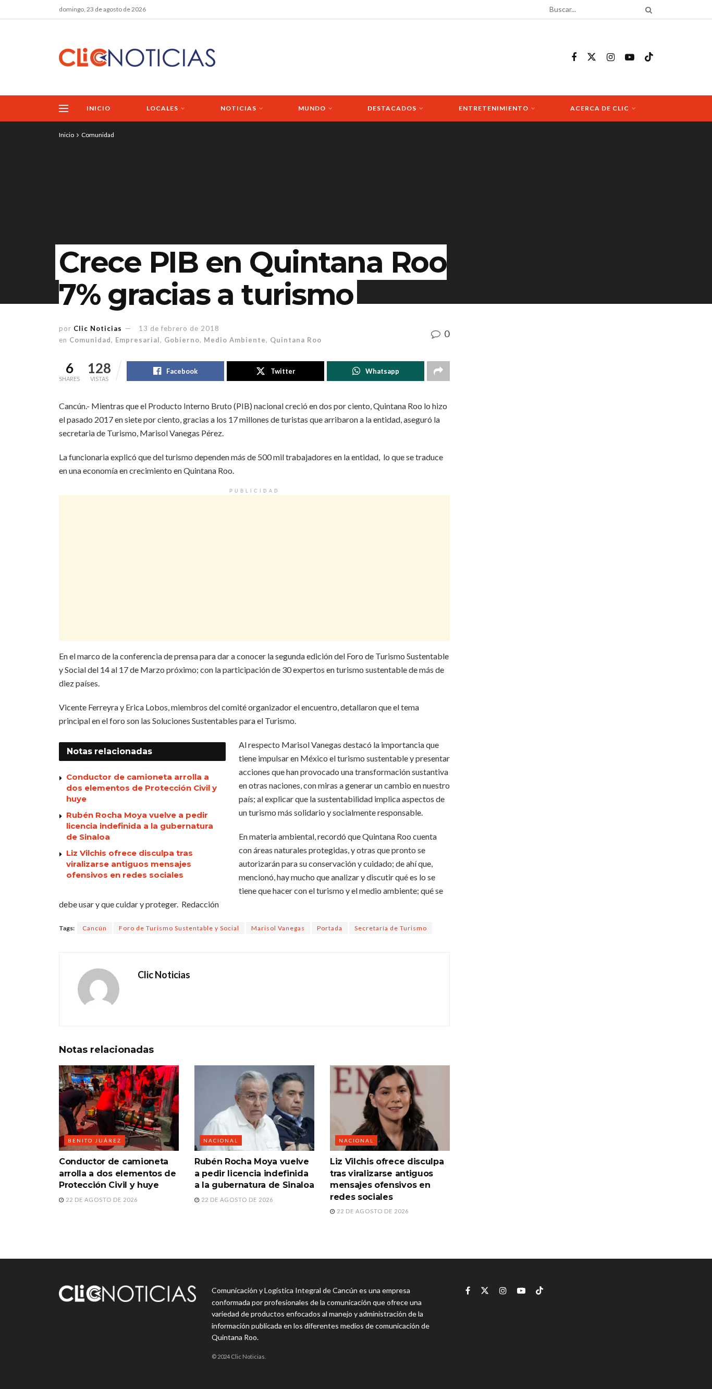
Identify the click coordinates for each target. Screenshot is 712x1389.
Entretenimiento (494, 108)
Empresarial (137, 340)
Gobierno (182, 340)
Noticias (238, 108)
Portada (329, 928)
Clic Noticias (97, 328)
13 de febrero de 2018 (179, 328)
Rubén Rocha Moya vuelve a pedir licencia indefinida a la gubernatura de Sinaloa (139, 826)
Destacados (391, 108)
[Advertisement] (254, 568)
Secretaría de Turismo (390, 928)
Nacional (220, 1140)
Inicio (99, 108)
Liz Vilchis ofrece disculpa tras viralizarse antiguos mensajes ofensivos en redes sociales (129, 864)
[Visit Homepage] (137, 57)
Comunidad (97, 135)
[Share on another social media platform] (438, 371)
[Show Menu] (63, 108)
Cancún (94, 928)
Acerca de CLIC (599, 108)
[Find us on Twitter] (591, 57)
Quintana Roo (296, 340)
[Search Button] (647, 9)
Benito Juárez (94, 1140)
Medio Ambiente (235, 340)
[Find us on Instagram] (611, 58)
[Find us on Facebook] (573, 58)
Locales (162, 108)
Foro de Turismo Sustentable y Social (179, 928)
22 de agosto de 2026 (101, 1199)
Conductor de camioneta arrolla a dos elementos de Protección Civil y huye (141, 788)
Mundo (312, 108)
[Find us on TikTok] (649, 57)
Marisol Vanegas (278, 928)
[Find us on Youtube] (629, 58)
